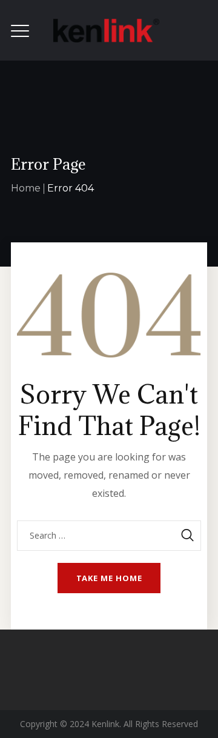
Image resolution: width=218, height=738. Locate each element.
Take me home (109, 578)
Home (26, 188)
